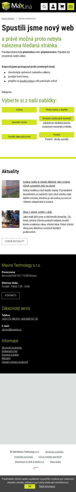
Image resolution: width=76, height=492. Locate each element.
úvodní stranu (27, 81)
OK (29, 486)
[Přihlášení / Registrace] (53, 6)
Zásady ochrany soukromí (15, 362)
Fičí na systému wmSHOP (50, 456)
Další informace (47, 486)
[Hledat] (44, 6)
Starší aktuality (14, 241)
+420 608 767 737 (29, 318)
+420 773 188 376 (10, 318)
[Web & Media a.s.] (36, 468)
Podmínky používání (23, 456)
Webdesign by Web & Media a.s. (29, 461)
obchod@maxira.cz (11, 329)
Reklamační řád (9, 351)
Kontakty (10, 295)
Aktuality (6, 358)
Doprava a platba (10, 354)
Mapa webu (55, 461)
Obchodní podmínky (12, 347)
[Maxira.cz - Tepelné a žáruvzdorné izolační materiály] (17, 11)
